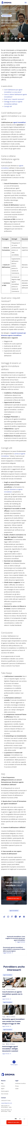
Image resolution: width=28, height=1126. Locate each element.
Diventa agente (5, 1091)
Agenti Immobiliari (8, 8)
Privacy (17, 1086)
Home (2, 8)
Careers (3, 1086)
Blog (2, 1083)
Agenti (2, 1088)
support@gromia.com (6, 1103)
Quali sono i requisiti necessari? (14, 99)
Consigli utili (8, 106)
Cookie (16, 1088)
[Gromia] (14, 1074)
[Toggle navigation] (25, 2)
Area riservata (4, 1093)
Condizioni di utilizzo (20, 1083)
